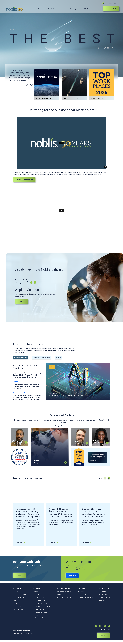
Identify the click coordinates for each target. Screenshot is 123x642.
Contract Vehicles (103, 591)
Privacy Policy (16, 633)
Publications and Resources (64, 597)
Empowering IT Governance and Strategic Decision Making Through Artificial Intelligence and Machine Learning (27, 375)
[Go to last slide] (31, 282)
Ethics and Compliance (19, 597)
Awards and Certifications (20, 594)
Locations (109, 3)
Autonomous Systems (41, 603)
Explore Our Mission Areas (24, 179)
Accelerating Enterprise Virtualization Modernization (26, 367)
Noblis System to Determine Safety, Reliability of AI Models (71, 395)
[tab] (20, 357)
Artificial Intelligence (40, 600)
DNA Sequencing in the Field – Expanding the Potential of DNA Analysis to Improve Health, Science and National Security (27, 397)
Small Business (103, 594)
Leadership (16, 600)
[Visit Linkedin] (105, 626)
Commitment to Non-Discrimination (21, 636)
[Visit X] (96, 626)
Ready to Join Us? (60, 426)
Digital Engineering (39, 609)
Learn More (21, 301)
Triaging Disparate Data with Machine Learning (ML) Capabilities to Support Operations (26, 386)
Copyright (30, 633)
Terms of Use (23, 633)
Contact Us (116, 3)
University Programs (104, 597)
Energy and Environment (41, 615)
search (103, 3)
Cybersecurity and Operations (42, 606)
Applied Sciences (39, 597)
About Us (15, 591)
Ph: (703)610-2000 (105, 629)
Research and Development (64, 591)
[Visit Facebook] (100, 626)
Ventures (101, 600)
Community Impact (18, 609)
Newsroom (81, 591)
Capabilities (36, 594)
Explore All (38, 478)
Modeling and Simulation (41, 618)
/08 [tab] (21, 281)
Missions (35, 591)
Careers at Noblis (111, 9)
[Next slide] (30, 84)
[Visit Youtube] (109, 626)
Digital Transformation (41, 612)
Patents (59, 594)
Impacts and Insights (83, 594)
